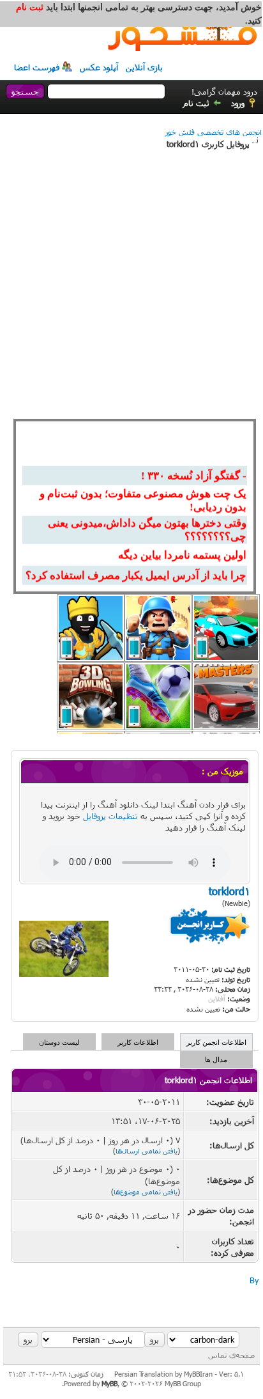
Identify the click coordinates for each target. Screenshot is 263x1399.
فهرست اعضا (36, 67)
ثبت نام (196, 103)
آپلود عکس (99, 67)
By (254, 1280)
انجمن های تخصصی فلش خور (213, 131)
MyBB (109, 1383)
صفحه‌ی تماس (231, 1354)
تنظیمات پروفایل (110, 816)
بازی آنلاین (144, 67)
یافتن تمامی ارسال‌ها (146, 1150)
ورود (237, 103)
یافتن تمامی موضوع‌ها (145, 1191)
